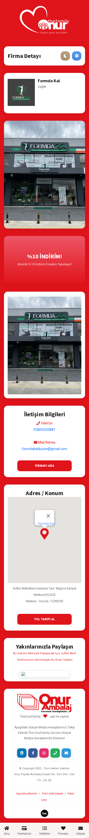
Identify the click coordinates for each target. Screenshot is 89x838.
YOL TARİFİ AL (44, 619)
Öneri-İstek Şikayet (52, 793)
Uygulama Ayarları (27, 793)
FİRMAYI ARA (44, 466)
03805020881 (44, 430)
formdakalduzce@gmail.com (44, 449)
